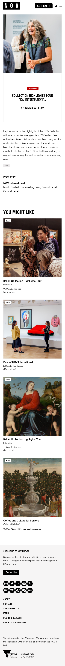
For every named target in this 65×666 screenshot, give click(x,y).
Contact (7, 604)
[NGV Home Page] (11, 5)
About (6, 599)
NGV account (9, 564)
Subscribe (11, 572)
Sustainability (11, 609)
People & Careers (12, 618)
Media (6, 613)
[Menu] (60, 6)
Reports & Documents (14, 623)
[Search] (56, 6)
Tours (6, 166)
